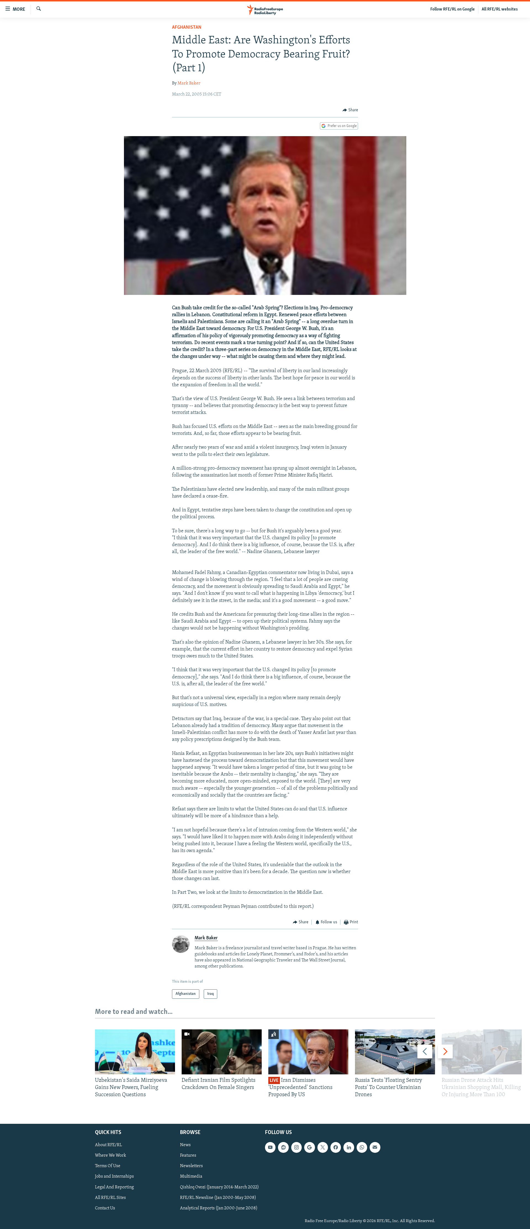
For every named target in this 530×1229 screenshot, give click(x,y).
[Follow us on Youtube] (270, 1147)
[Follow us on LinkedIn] (348, 1147)
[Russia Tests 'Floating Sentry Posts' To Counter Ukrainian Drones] (395, 1051)
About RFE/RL (108, 1145)
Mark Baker (188, 83)
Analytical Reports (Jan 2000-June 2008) (219, 1208)
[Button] (350, 110)
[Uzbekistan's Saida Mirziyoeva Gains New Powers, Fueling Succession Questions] (135, 1051)
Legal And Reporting (114, 1187)
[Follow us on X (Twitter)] (322, 1147)
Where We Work (110, 1155)
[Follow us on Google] (309, 1147)
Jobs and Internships (114, 1176)
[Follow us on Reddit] (283, 1147)
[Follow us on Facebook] (335, 1147)
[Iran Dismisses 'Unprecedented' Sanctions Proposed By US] (308, 1051)
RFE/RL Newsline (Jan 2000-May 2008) (218, 1197)
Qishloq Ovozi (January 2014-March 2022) (219, 1187)
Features (188, 1155)
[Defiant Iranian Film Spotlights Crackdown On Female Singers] (222, 1051)
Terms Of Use (107, 1166)
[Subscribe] (375, 1147)
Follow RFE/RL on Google (452, 9)
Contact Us (105, 1208)
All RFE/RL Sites (110, 1197)
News (185, 1145)
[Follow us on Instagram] (296, 1147)
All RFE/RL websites (500, 9)
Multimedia (191, 1176)
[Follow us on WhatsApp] (362, 1147)
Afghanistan (187, 27)
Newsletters (191, 1166)
